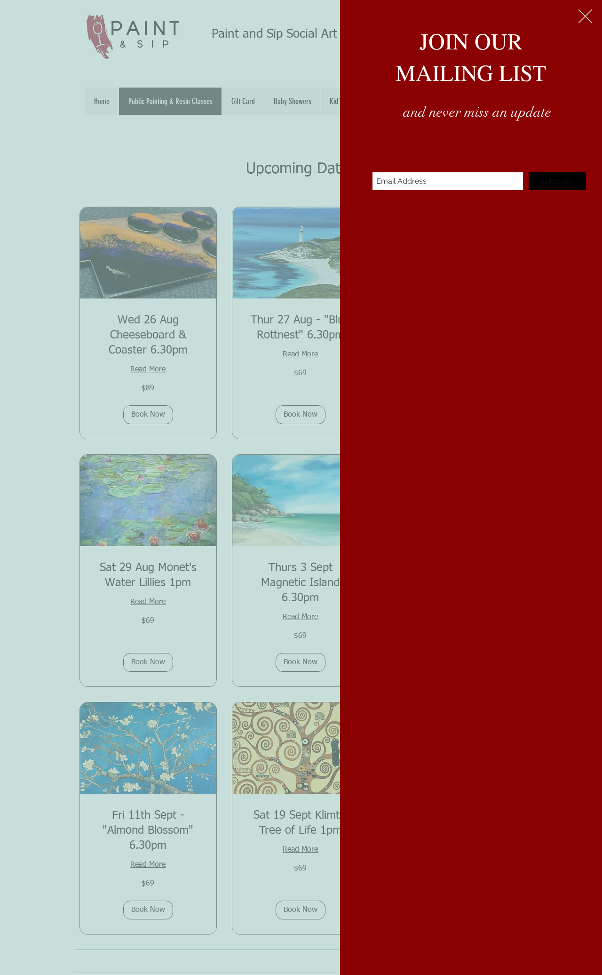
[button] (585, 16)
